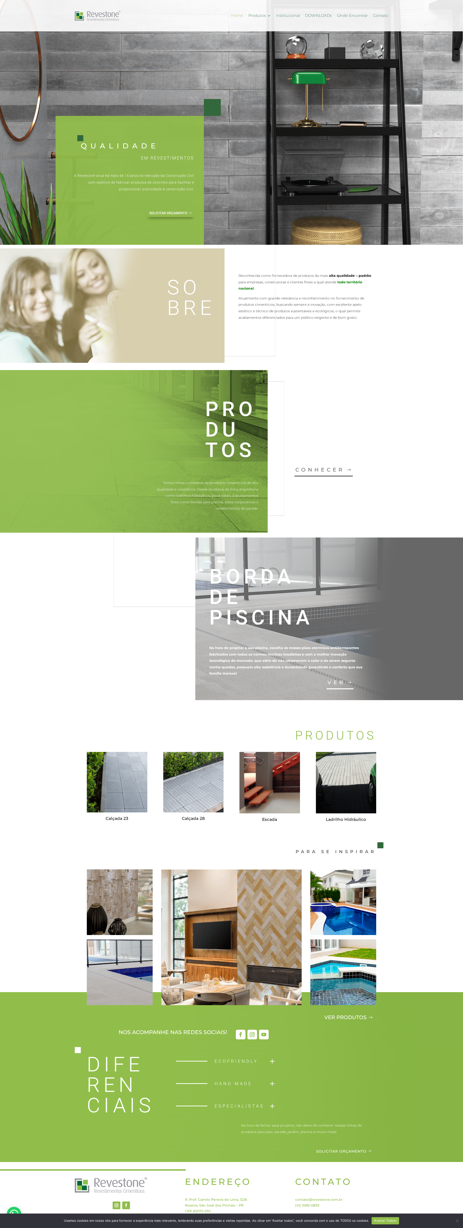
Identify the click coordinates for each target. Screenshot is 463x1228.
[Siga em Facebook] (240, 1034)
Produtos (257, 15)
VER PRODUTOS (345, 1017)
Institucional (288, 15)
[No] (457, 1220)
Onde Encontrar (352, 15)
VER (336, 682)
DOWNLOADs (318, 15)
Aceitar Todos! (385, 1220)
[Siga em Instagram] (252, 1034)
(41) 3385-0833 (307, 1205)
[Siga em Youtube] (264, 1034)
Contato (380, 15)
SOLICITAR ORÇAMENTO (168, 213)
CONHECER (320, 470)
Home (237, 15)
